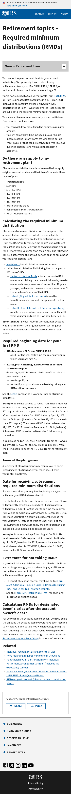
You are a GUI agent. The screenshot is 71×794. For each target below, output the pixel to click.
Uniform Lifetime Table (23, 276)
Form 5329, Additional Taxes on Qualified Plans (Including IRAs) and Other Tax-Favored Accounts (35, 585)
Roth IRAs (59, 96)
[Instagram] (18, 764)
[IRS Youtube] (31, 764)
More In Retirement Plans (22, 66)
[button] (52, 13)
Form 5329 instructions (31, 593)
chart (14, 394)
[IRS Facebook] (5, 764)
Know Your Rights (19, 731)
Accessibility (36, 788)
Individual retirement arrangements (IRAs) (30, 651)
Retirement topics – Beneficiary (20, 638)
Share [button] (18, 706)
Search (39, 13)
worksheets (13, 264)
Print (38, 706)
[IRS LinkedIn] (24, 764)
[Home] (9, 13)
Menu (64, 13)
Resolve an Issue (18, 738)
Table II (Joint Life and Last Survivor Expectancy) (37, 308)
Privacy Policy (35, 783)
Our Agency (14, 724)
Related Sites (16, 752)
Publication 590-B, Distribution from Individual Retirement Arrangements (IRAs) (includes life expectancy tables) (32, 663)
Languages (14, 745)
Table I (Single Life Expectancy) (28, 296)
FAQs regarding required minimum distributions (33, 655)
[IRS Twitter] (11, 764)
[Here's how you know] (35, 4)
